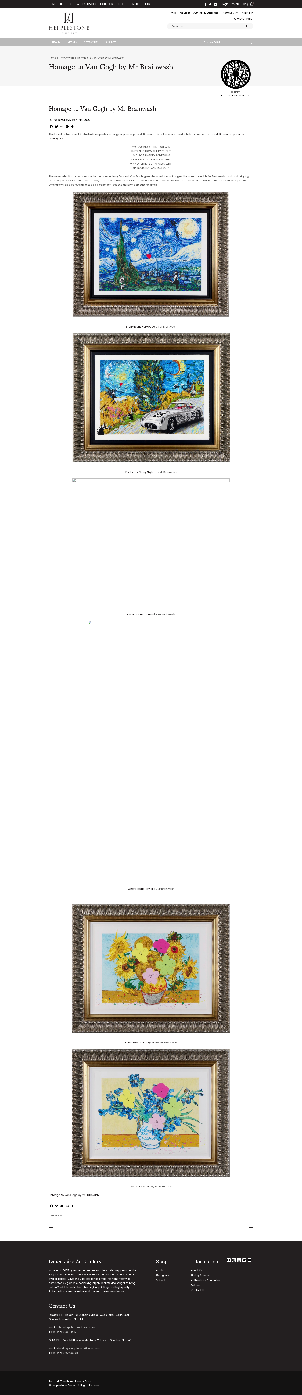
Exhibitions (107, 4)
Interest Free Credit (180, 12)
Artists (72, 42)
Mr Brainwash (56, 1215)
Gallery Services (85, 4)
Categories (91, 42)
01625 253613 (70, 1352)
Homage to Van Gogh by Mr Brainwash (74, 1195)
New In (56, 42)
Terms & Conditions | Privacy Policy (70, 1381)
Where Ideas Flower (140, 889)
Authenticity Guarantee (205, 12)
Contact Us (198, 1290)
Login (225, 4)
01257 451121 (245, 18)
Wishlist (235, 4)
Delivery (196, 1285)
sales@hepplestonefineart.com (75, 1327)
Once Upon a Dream (140, 614)
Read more (117, 1291)
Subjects (161, 1280)
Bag (245, 4)
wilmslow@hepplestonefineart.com (78, 1348)
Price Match (247, 12)
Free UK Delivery (230, 12)
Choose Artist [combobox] (212, 42)
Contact (134, 4)
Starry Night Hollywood (140, 326)
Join (147, 4)
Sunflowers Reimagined (140, 1042)
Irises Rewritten (140, 1186)
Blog (121, 4)
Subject (111, 42)
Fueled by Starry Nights (140, 472)
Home (52, 4)
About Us (65, 4)
